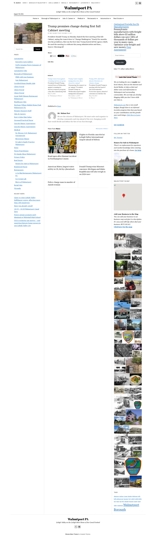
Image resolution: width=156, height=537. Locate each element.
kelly (139, 496)
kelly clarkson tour (118, 499)
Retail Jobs (18, 185)
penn (117, 501)
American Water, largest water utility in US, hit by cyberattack (61, 167)
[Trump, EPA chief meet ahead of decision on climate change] (99, 88)
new (115, 501)
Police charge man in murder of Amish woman (61, 183)
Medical (64, 3)
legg (130, 499)
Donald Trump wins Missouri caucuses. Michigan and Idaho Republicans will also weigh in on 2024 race (92, 170)
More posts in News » (102, 128)
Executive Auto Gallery (24, 62)
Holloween (135, 496)
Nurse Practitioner (21, 151)
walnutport (120, 505)
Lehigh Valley (138, 499)
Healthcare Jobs (20, 102)
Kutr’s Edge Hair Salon (23, 117)
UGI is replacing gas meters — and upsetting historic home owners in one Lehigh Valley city (27, 223)
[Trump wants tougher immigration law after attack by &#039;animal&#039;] (78, 88)
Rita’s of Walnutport (23, 182)
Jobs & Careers (53, 3)
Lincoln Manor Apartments (24, 123)
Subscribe (120, 62)
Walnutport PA (78, 7)
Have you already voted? (23, 206)
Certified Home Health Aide (24, 83)
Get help (138, 150)
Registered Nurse (20, 167)
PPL (123, 501)
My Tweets (118, 137)
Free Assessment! (122, 48)
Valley (115, 505)
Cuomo (126, 496)
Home (24, 3)
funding (130, 496)
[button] (123, 196)
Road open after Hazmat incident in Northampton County (62, 157)
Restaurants (73, 3)
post (120, 501)
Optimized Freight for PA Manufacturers (126, 25)
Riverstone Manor (22, 139)
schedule (126, 501)
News (16, 147)
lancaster (126, 499)
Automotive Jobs (20, 70)
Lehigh (133, 499)
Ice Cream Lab (20, 179)
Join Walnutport (21, 80)
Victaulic (17, 188)
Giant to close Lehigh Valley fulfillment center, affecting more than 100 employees (27, 200)
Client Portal (19, 86)
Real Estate (95, 3)
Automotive (85, 3)
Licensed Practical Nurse (23, 120)
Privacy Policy (19, 157)
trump (139, 501)
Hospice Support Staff (22, 111)
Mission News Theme (71, 534)
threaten (131, 501)
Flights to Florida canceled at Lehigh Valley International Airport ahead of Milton (92, 137)
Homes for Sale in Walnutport (27, 163)
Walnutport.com (120, 105)
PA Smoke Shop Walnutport (25, 154)
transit (135, 501)
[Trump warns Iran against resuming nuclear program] (58, 87)
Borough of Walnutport (37, 3)
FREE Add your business (24, 77)
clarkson (121, 496)
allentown (116, 496)
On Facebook (119, 125)
